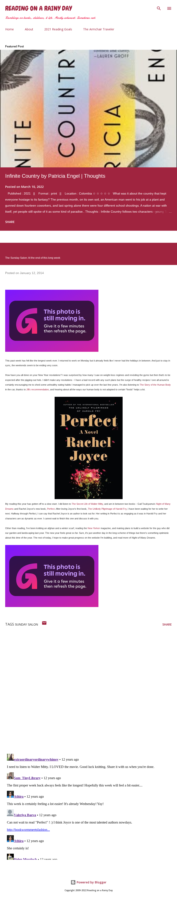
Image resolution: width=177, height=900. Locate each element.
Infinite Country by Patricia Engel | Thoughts (55, 176)
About (29, 29)
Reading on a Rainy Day (38, 8)
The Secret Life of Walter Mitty (87, 504)
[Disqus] (91, 694)
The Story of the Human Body (155, 384)
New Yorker (94, 528)
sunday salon (26, 624)
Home (9, 29)
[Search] (158, 7)
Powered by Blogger (91, 882)
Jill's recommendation (37, 389)
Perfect (51, 509)
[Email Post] (44, 624)
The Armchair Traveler (98, 29)
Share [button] (10, 222)
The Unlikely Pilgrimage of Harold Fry (107, 509)
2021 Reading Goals (58, 29)
